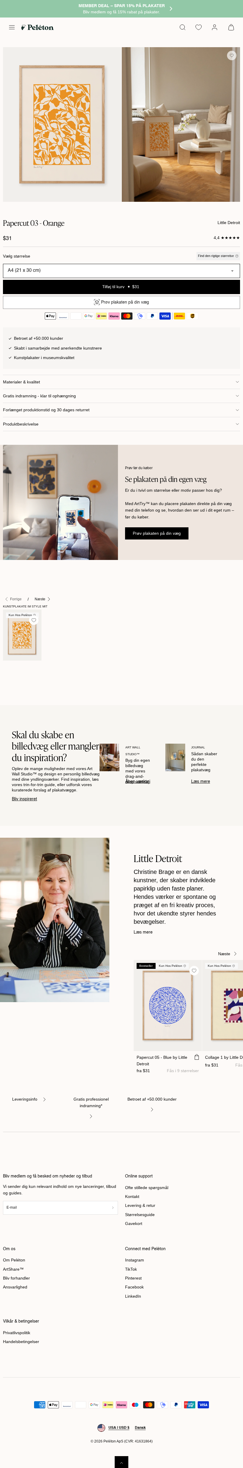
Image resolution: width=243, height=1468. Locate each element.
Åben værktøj (137, 782)
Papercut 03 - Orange (14, 673)
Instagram (134, 1260)
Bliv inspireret (24, 799)
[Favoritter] (199, 27)
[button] (12, 27)
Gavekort (133, 1223)
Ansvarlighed (15, 1287)
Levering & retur (140, 1205)
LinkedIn (133, 1296)
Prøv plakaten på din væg (157, 533)
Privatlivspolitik (16, 1332)
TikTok (131, 1269)
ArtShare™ (13, 1269)
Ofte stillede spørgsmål (146, 1187)
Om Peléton (14, 1260)
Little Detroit (229, 222)
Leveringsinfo (24, 1099)
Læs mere (200, 782)
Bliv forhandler (16, 1278)
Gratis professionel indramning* (91, 1102)
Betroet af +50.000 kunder (152, 1099)
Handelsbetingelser (21, 1341)
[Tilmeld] (113, 1207)
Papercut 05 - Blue (162, 1060)
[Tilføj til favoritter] (231, 55)
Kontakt (132, 1196)
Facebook (134, 1287)
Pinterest (133, 1278)
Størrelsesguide (140, 1214)
